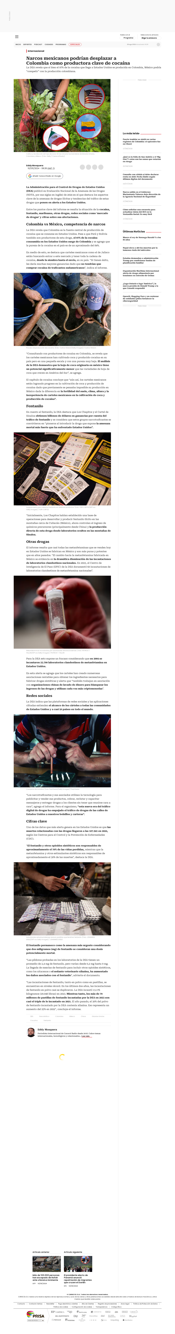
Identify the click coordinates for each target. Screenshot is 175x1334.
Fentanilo (47, 1020)
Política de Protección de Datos (145, 1304)
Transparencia (101, 1307)
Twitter (88, 167)
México (72, 1016)
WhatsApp (100, 167)
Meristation (127, 1319)
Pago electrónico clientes (68, 1304)
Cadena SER (107, 1311)
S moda (103, 1319)
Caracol (133, 1311)
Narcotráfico (44, 1016)
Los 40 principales (68, 1311)
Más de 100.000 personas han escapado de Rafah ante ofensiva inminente (46, 1278)
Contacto (21, 1304)
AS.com (115, 1311)
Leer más (86, 1036)
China (83, 1016)
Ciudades (49, 44)
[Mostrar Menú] (17, 36)
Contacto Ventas (35, 1304)
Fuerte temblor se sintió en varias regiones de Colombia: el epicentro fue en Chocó (142, 141)
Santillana (80, 1311)
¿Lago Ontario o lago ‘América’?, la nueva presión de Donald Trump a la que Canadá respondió (140, 286)
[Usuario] (158, 44)
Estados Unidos (98, 1016)
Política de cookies (61, 1307)
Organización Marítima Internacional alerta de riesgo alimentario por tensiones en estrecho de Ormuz (141, 273)
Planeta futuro (122, 1316)
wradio (82, 1316)
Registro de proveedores (107, 1304)
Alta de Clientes (88, 1304)
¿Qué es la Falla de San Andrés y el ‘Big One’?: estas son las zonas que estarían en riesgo (142, 159)
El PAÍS (57, 1311)
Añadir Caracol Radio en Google (47, 176)
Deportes (27, 44)
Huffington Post (61, 1316)
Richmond (56, 1319)
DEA (31, 1016)
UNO (74, 1316)
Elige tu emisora (149, 38)
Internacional (36, 51)
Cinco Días (92, 1316)
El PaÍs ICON (92, 1319)
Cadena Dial (102, 1316)
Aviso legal (125, 1304)
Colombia (59, 1016)
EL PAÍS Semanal (111, 1316)
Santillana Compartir (95, 1311)
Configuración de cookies (82, 1307)
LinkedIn (94, 167)
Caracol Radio (87, 36)
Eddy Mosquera (34, 165)
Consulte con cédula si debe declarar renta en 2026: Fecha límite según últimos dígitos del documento (141, 176)
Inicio (18, 44)
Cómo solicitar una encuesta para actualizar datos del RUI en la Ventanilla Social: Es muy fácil (139, 212)
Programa (128, 38)
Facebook (82, 167)
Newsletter (153, 44)
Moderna (69, 1319)
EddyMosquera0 (45, 165)
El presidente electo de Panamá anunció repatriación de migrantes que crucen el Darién (78, 1279)
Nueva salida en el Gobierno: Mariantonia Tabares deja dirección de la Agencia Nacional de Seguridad (142, 194)
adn (124, 1311)
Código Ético (116, 1307)
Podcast (38, 44)
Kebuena (133, 1316)
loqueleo (114, 1319)
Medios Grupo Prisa (35, 1320)
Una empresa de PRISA (35, 1314)
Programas (61, 44)
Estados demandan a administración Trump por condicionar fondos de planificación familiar (140, 260)
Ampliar (105, 84)
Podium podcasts (81, 1319)
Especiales (75, 44)
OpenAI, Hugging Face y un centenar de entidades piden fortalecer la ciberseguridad (141, 298)
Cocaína (34, 1020)
